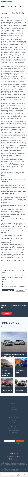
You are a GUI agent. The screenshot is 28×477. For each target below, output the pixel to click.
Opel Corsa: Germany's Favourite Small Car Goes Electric (13, 173)
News (21, 6)
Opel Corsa (16, 172)
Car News (14, 411)
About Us (14, 419)
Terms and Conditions (14, 429)
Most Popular (14, 407)
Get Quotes (20, 290)
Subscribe (19, 441)
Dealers (14, 422)
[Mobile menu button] (25, 1)
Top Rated (14, 409)
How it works (14, 420)
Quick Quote (8, 290)
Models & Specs (12, 6)
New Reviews (14, 406)
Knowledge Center (14, 430)
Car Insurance (14, 434)
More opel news (6, 327)
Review (3, 6)
